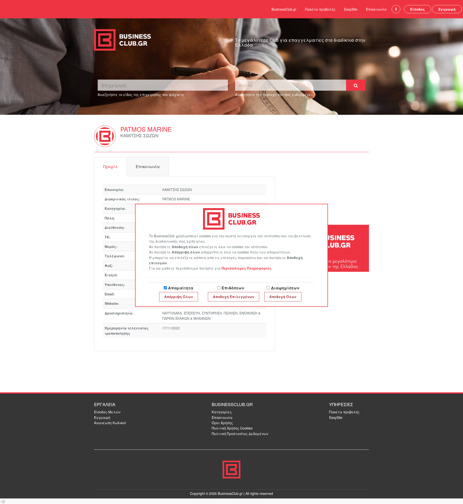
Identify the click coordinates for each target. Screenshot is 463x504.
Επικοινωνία (376, 9)
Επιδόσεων (233, 288)
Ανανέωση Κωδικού (110, 422)
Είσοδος (417, 9)
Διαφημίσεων (285, 288)
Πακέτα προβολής (320, 9)
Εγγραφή (447, 9)
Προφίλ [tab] (110, 166)
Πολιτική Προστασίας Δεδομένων (240, 433)
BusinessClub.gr (284, 9)
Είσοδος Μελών (107, 411)
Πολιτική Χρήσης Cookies (232, 428)
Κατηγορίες (222, 411)
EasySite (350, 9)
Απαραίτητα (180, 288)
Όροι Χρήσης (222, 422)
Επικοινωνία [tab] (148, 166)
